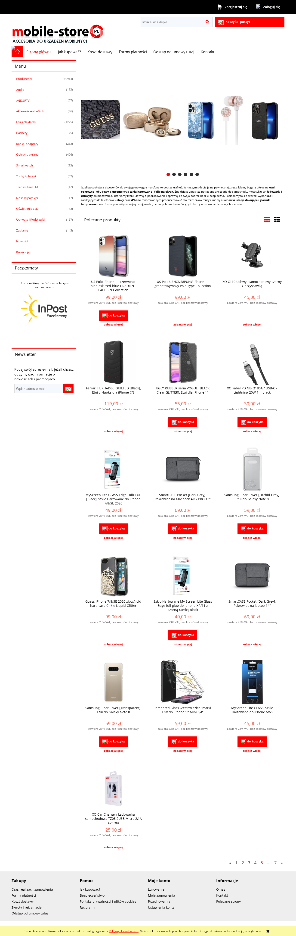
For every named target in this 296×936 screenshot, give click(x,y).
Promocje (22, 252)
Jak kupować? (90, 889)
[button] (113, 324)
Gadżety (22, 133)
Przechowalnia (159, 901)
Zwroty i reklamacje (27, 907)
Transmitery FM (27, 187)
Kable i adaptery (27, 144)
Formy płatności (24, 895)
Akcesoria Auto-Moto (30, 111)
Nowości (22, 241)
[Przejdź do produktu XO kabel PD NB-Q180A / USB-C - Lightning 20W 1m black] (252, 363)
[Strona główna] (58, 30)
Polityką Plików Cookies (124, 931)
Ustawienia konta (161, 907)
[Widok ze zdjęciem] (267, 219)
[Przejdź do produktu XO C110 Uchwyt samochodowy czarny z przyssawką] (252, 256)
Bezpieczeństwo (92, 895)
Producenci (24, 79)
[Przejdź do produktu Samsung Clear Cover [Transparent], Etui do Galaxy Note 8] (113, 683)
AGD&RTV (23, 100)
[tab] (168, 174)
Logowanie (156, 889)
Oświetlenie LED (27, 209)
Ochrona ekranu (27, 154)
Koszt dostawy (23, 901)
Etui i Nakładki (26, 122)
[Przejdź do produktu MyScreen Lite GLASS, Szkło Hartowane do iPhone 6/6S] (252, 683)
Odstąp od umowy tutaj (30, 913)
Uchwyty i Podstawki (30, 219)
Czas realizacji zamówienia (32, 889)
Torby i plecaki (26, 176)
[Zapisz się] (68, 388)
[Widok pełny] (277, 219)
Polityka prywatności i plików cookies (108, 901)
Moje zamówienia (161, 895)
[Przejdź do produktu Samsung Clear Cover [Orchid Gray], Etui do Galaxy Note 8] (252, 470)
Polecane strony (228, 901)
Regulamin (88, 907)
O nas (220, 889)
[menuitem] (39, 52)
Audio (20, 90)
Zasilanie (22, 230)
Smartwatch (24, 165)
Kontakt (222, 895)
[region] (182, 119)
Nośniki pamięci (27, 198)
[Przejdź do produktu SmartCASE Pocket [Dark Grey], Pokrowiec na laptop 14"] (252, 576)
